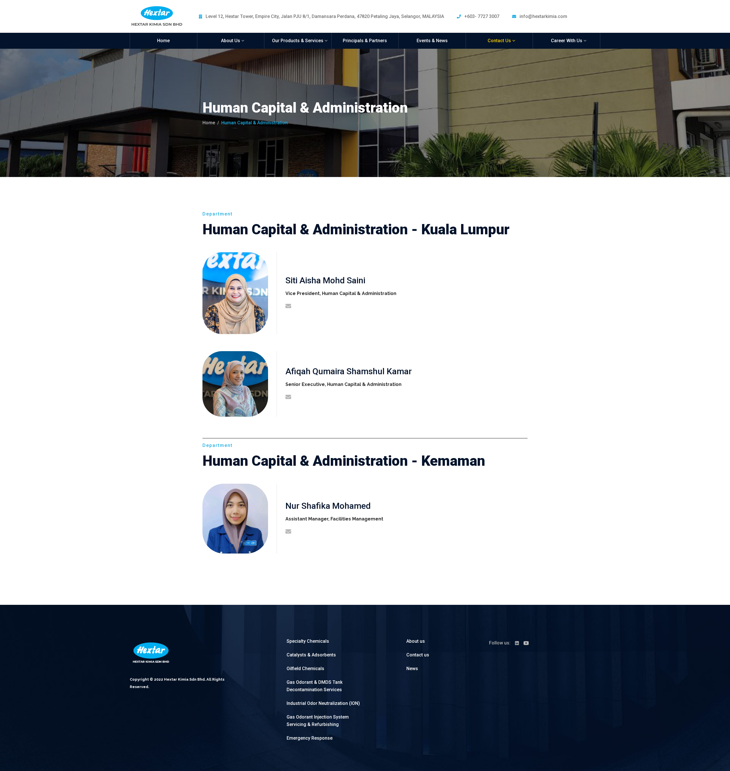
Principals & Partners (365, 40)
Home (163, 40)
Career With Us (566, 40)
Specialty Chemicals (308, 641)
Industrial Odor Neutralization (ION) (323, 703)
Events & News (432, 40)
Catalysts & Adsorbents (311, 655)
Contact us (417, 655)
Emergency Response (309, 738)
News (412, 668)
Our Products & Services (297, 40)
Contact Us (499, 40)
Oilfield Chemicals (305, 668)
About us (415, 641)
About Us (230, 40)
